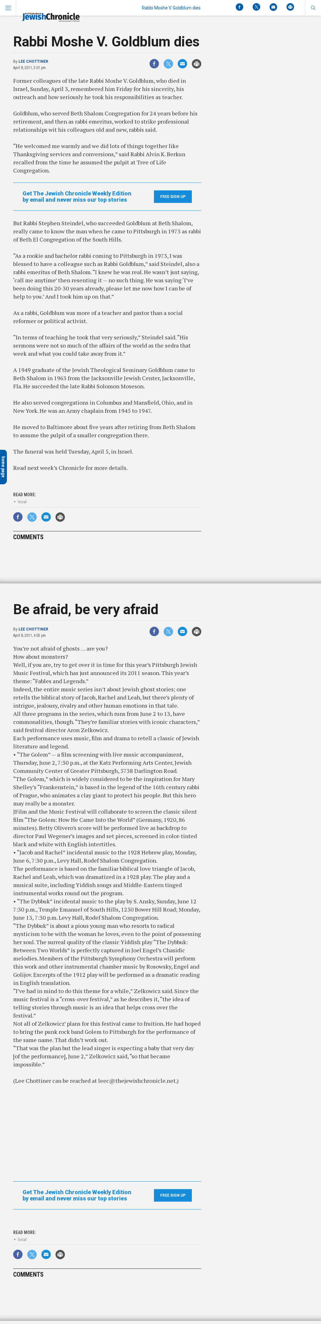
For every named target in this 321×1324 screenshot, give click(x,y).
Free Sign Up (173, 196)
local (22, 501)
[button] (313, 8)
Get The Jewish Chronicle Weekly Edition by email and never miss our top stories (77, 196)
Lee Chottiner (33, 61)
